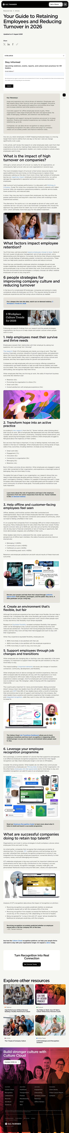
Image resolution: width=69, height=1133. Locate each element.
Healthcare (23, 1089)
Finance (22, 1095)
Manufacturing (24, 1098)
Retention (37, 1098)
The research (7, 351)
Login (6, 1120)
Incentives (8, 1104)
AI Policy (33, 1118)
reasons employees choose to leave (39, 252)
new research (17, 430)
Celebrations (9, 1095)
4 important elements (24, 666)
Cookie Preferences (9, 1118)
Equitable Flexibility (19, 624)
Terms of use (26, 1118)
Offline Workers (39, 1101)
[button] (65, 4)
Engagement (38, 1089)
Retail (21, 1101)
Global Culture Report (56, 1092)
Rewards (7, 1098)
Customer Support (13, 1120)
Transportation (24, 1092)
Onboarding (38, 1092)
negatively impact (18, 177)
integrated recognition (14, 697)
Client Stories (53, 1089)
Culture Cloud (9, 1089)
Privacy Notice (18, 1118)
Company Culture (40, 1095)
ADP (14, 691)
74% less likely (32, 767)
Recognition (9, 1092)
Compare (52, 1095)
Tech (21, 1104)
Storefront (8, 1101)
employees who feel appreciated (25, 769)
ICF (25, 851)
